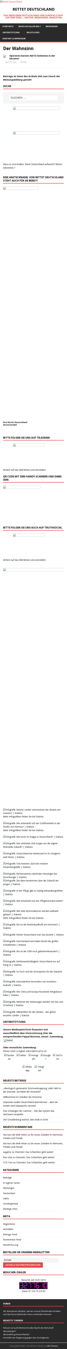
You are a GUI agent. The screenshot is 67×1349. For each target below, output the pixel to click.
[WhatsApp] (27, 1070)
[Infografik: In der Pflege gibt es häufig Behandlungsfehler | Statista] (33, 894)
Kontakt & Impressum (14, 38)
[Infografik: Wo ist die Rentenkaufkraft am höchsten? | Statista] (33, 927)
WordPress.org (10, 1244)
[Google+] (46, 1059)
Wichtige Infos (10, 1208)
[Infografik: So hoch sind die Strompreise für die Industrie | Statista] (33, 974)
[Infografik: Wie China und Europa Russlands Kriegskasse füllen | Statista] (33, 995)
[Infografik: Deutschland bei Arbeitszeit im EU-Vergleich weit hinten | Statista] (33, 857)
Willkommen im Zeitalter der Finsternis (22, 1096)
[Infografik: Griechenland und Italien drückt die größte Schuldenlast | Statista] (33, 944)
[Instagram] (33, 1059)
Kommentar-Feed (12, 1239)
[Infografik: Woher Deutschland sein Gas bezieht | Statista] (33, 934)
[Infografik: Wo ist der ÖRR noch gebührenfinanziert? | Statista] (33, 954)
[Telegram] (40, 1070)
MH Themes (52, 1346)
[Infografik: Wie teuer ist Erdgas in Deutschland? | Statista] (33, 836)
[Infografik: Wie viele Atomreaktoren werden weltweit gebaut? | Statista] (33, 914)
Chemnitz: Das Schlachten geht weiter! (34, 1151)
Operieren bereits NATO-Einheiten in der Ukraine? (32, 57)
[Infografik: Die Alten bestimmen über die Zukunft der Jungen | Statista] (33, 884)
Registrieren (9, 1223)
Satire (6, 1198)
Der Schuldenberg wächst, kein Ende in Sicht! (25, 1119)
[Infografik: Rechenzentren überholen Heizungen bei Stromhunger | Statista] (33, 877)
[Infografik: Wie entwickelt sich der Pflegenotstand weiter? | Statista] (33, 904)
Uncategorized (10, 1203)
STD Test (8, 1162)
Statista (39, 816)
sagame (7, 1151)
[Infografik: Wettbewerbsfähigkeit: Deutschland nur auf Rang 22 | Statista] (33, 964)
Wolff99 (23, 62)
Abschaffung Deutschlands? (16, 1334)
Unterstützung (11, 32)
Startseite (8, 26)
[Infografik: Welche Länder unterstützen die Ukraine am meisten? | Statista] (33, 813)
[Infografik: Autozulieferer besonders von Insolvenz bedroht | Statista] (33, 985)
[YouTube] (58, 1059)
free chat (7, 1157)
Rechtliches (33, 32)
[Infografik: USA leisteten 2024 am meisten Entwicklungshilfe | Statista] (33, 867)
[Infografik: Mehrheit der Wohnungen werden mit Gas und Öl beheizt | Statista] (33, 1005)
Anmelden (8, 1229)
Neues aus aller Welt (29, 26)
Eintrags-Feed (10, 1234)
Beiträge (7, 1177)
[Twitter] (21, 1059)
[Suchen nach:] (33, 98)
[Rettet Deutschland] (11, 1)
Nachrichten (9, 1193)
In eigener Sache (11, 1182)
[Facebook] (9, 1059)
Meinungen (52, 26)
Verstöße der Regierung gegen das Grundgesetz (26, 1337)
